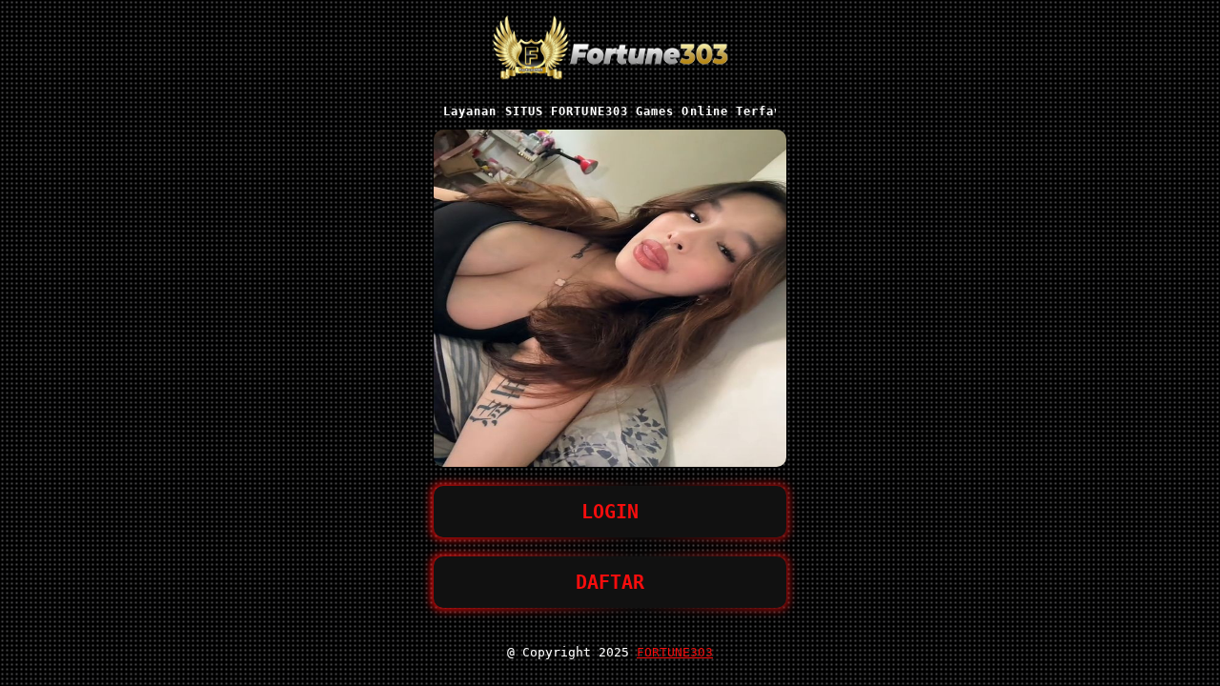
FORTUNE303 (675, 652)
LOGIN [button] (610, 511)
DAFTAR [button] (610, 582)
